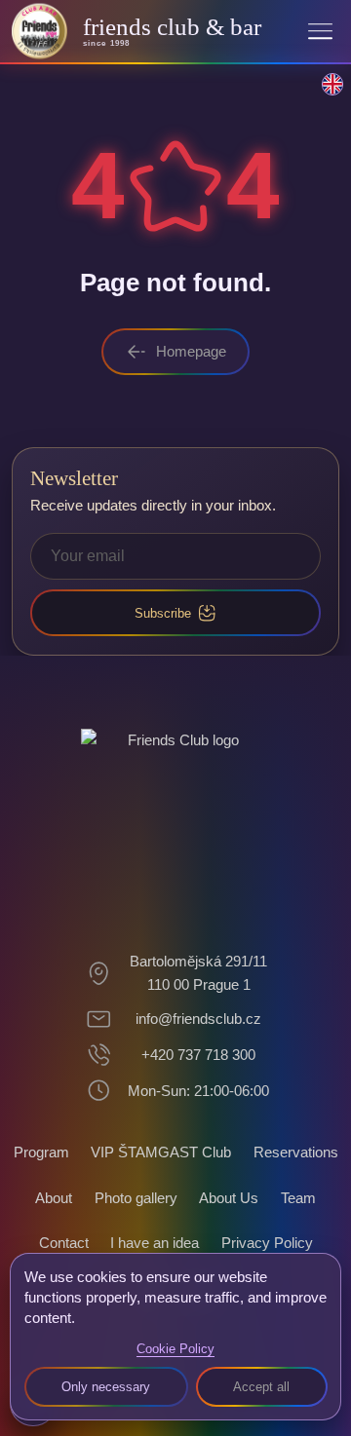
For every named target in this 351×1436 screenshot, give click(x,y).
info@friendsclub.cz (198, 1018)
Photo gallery (136, 1198)
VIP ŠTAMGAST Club (161, 1152)
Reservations (296, 1152)
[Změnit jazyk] (321, 94)
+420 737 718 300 (198, 1054)
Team (298, 1198)
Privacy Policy (267, 1242)
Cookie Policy (175, 1349)
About (53, 1198)
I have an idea (154, 1242)
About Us (228, 1198)
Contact (64, 1242)
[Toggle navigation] (320, 31)
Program (41, 1152)
